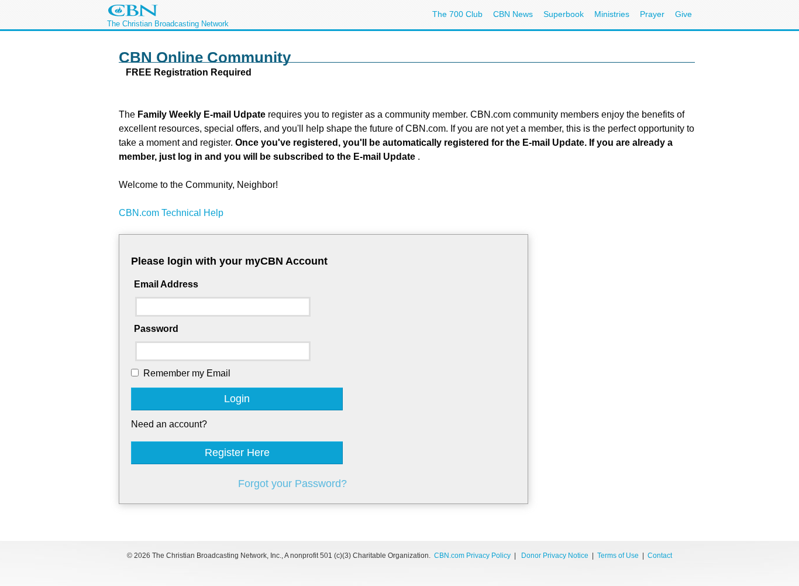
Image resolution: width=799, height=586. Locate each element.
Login (237, 399)
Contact (660, 555)
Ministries (611, 14)
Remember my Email (186, 373)
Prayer (652, 14)
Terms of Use (618, 555)
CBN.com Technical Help (171, 213)
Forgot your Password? (292, 483)
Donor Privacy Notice (554, 555)
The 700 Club (457, 14)
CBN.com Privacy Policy (472, 555)
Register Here (237, 452)
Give (683, 14)
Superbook (563, 14)
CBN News (513, 14)
